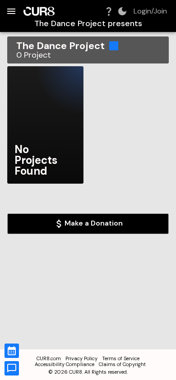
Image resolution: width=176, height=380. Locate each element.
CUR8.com (49, 358)
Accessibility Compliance (64, 364)
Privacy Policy (81, 358)
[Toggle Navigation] (11, 11)
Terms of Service (120, 358)
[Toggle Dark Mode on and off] (122, 11)
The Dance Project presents (88, 23)
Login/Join (150, 11)
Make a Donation (94, 223)
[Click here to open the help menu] (109, 11)
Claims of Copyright (122, 364)
